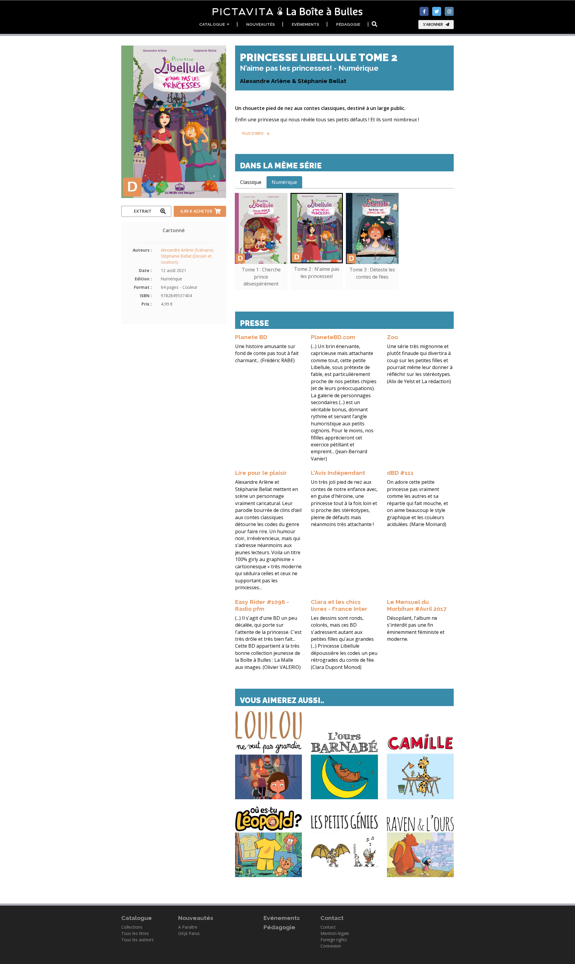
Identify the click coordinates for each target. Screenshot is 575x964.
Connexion (330, 946)
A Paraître (187, 927)
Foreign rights (333, 939)
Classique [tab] (250, 182)
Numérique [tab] (284, 182)
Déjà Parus (189, 933)
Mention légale (334, 933)
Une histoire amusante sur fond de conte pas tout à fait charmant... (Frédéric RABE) (267, 353)
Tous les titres (135, 933)
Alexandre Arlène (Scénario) (187, 250)
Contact (328, 927)
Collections (132, 927)
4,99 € (196, 211)
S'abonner (433, 24)
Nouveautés (260, 24)
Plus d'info (253, 133)
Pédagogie (348, 24)
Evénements (305, 24)
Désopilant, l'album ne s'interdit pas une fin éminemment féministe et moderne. (415, 628)
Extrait (143, 211)
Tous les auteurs (137, 939)
